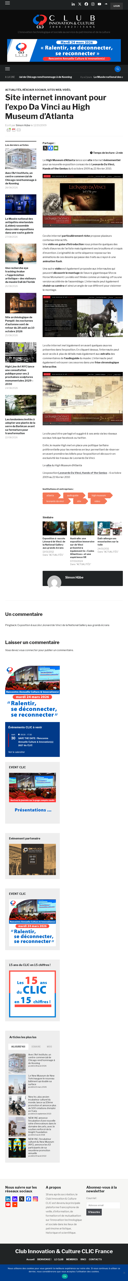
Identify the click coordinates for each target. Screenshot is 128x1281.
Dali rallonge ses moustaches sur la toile (108, 541)
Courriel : (91, 1198)
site (49, 465)
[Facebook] (86, 4)
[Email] (56, 148)
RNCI (83, 1259)
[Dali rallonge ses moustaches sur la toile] (110, 528)
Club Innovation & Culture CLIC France (64, 1251)
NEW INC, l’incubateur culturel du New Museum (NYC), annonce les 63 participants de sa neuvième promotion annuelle (41, 1146)
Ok (64, 1276)
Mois (49, 1046)
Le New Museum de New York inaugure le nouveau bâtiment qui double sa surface (41, 1080)
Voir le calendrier (16, 751)
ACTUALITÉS (13, 89)
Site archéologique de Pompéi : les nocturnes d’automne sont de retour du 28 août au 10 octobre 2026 (19, 324)
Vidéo (66, 89)
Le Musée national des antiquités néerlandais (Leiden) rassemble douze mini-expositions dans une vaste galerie (19, 225)
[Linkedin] (14, 1198)
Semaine (36, 1046)
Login (116, 6)
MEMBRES (72, 1259)
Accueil (30, 1259)
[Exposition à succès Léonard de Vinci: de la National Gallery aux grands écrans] (55, 528)
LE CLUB (58, 1259)
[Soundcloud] (106, 4)
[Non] (124, 1272)
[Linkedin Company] (73, 4)
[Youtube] (99, 4)
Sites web (54, 89)
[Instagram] (93, 4)
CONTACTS (95, 1259)
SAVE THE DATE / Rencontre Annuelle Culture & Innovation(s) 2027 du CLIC (35, 742)
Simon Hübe (23, 125)
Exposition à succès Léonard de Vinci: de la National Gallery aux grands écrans (63, 625)
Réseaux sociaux (34, 89)
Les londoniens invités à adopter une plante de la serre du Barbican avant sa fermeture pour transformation (20, 426)
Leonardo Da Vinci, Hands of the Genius (82, 472)
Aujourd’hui (18, 1046)
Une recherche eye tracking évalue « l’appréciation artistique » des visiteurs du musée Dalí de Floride (20, 275)
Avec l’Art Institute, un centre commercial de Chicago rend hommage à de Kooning (20, 178)
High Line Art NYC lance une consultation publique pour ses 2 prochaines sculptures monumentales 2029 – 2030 (19, 375)
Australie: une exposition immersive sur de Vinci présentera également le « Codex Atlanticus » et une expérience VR (82, 547)
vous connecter (28, 650)
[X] (79, 4)
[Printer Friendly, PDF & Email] (13, 129)
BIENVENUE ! (44, 1259)
